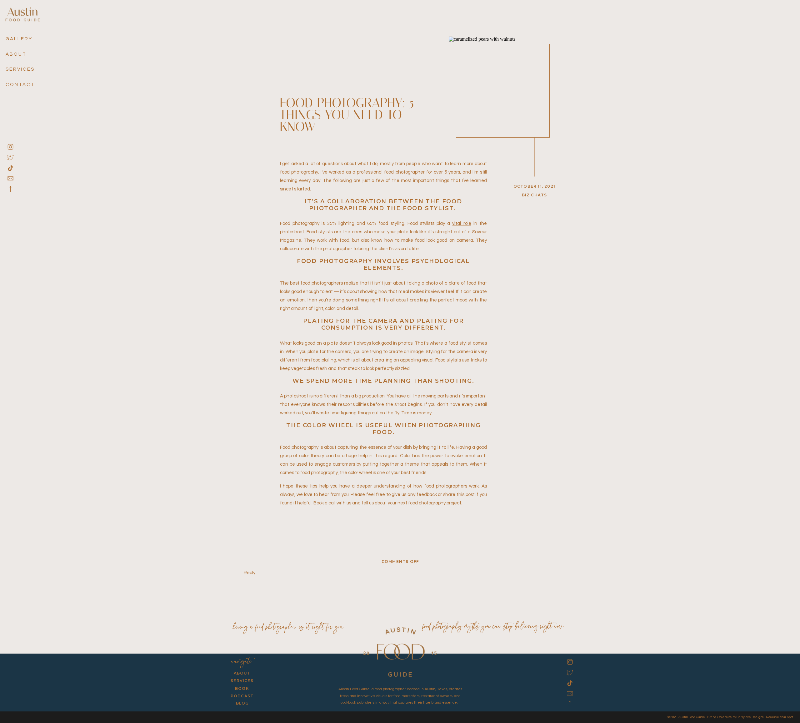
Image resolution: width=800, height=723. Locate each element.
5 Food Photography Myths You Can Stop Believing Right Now (490, 627)
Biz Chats (534, 195)
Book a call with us (332, 503)
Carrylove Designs (750, 717)
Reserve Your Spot (779, 717)
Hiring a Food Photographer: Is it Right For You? (289, 627)
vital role (461, 223)
